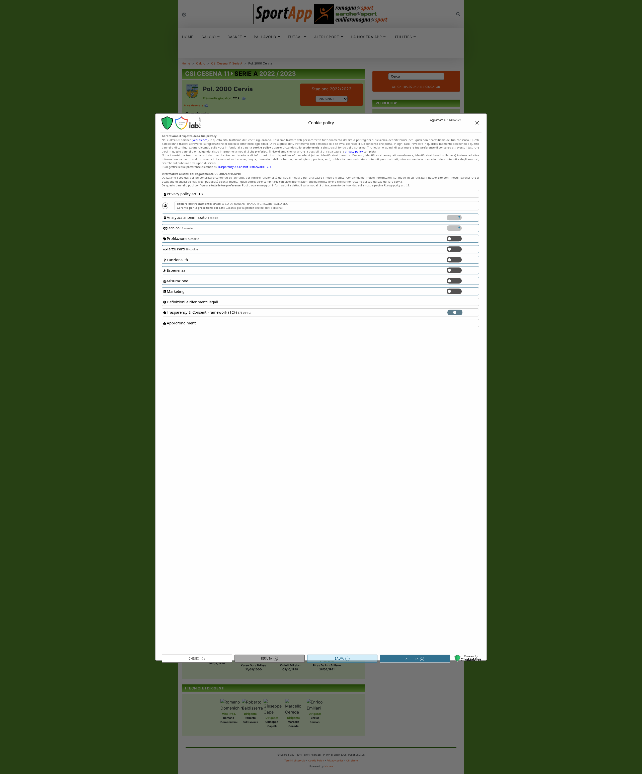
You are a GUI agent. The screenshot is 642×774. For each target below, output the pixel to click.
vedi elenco (200, 140)
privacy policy (354, 151)
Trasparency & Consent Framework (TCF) (244, 167)
